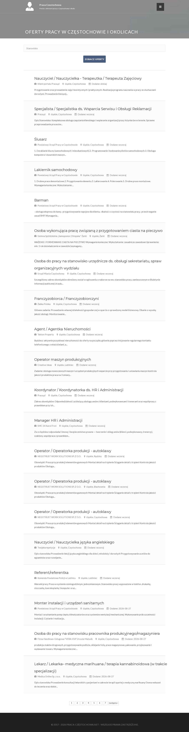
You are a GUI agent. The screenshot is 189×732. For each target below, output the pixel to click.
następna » (113, 703)
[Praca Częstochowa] (29, 9)
